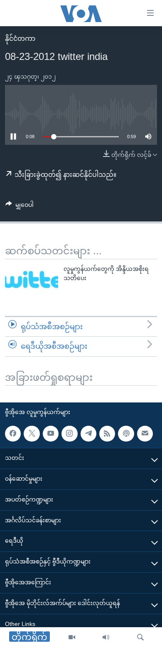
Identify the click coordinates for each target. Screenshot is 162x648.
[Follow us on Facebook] (13, 434)
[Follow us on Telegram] (88, 434)
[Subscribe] (145, 434)
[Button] (19, 206)
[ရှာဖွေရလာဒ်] (140, 637)
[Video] (71, 637)
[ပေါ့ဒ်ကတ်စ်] (126, 434)
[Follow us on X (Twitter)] (31, 434)
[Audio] (105, 637)
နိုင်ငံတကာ (20, 38)
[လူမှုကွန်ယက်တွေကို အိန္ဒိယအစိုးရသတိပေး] (31, 279)
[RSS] (107, 434)
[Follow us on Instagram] (69, 434)
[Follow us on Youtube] (51, 434)
